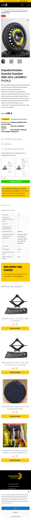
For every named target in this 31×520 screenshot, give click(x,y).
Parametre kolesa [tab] (5, 205)
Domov (4, 9)
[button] (28, 491)
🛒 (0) (28, 5)
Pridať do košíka (15, 181)
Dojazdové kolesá (11, 9)
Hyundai (18, 9)
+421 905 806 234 (23, 1)
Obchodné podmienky (14, 484)
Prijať (15, 508)
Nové (18, 246)
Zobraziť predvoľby (15, 516)
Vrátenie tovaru (12, 488)
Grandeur (23, 9)
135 (18, 217)
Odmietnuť (15, 512)
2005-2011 (13, 126)
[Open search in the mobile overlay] (28, 4)
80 (18, 227)
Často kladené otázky (13, 486)
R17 (18, 224)
